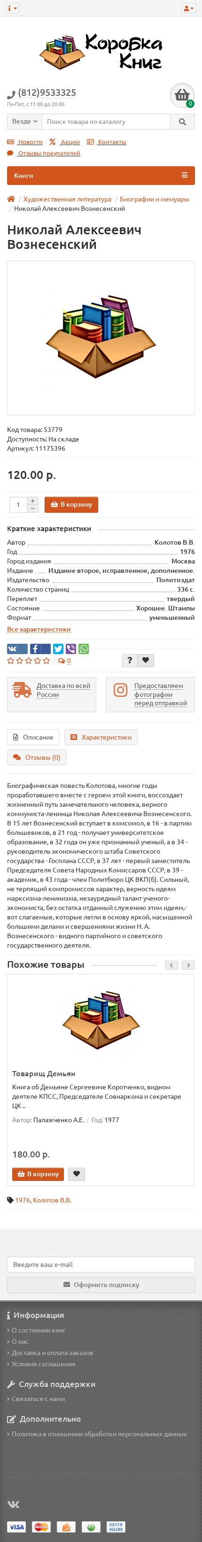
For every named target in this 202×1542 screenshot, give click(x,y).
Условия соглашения (44, 1364)
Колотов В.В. (52, 1200)
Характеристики (107, 737)
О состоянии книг (39, 1330)
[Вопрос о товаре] (130, 660)
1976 (22, 1200)
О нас (20, 1341)
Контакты (111, 142)
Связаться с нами (38, 1399)
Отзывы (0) (43, 757)
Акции (70, 142)
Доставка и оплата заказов (52, 1353)
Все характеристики (39, 629)
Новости (30, 142)
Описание (38, 737)
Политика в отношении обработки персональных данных (99, 1434)
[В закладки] (145, 660)
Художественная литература (67, 199)
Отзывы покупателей (48, 153)
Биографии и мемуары (154, 199)
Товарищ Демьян (43, 1073)
